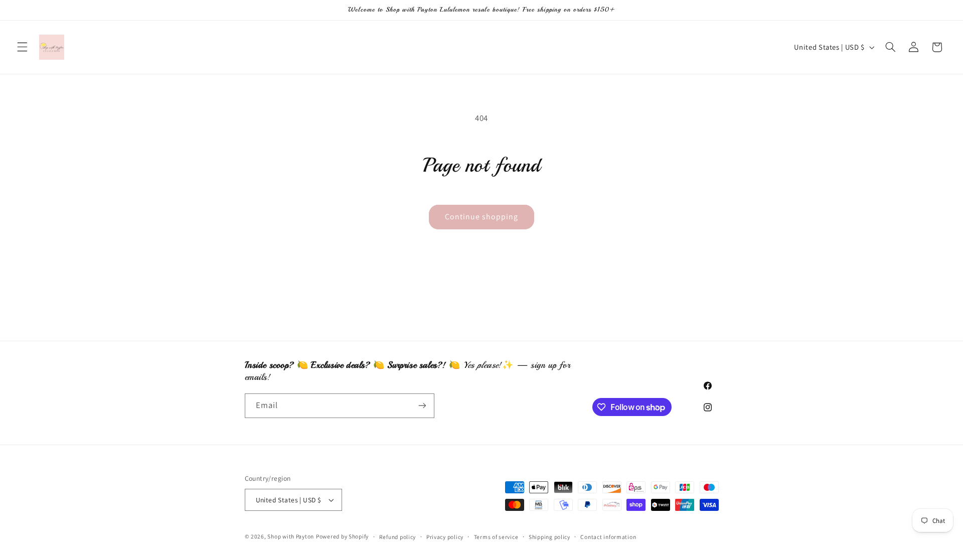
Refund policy (397, 536)
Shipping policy (549, 536)
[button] (22, 47)
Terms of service (496, 536)
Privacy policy (444, 536)
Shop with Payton (290, 536)
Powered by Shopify (342, 536)
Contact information (608, 536)
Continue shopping (482, 216)
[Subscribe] (421, 405)
